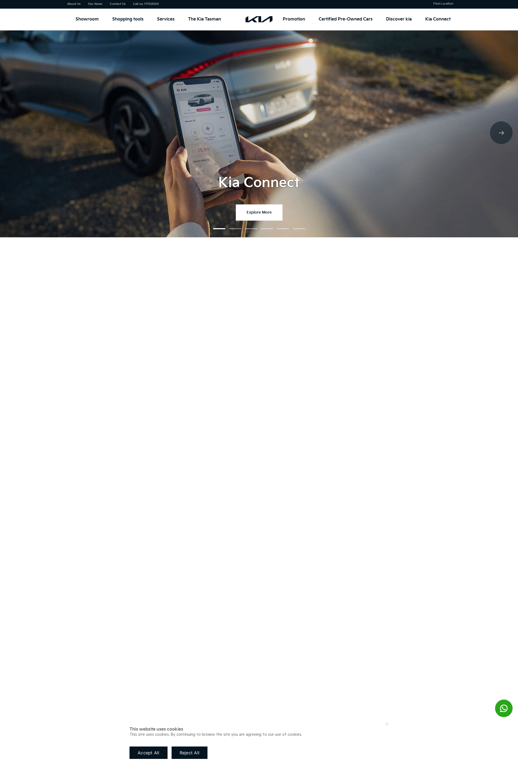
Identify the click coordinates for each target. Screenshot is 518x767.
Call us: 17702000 (146, 4)
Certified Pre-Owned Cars (346, 19)
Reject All (190, 752)
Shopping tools (128, 19)
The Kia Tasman (204, 19)
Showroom (87, 19)
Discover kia (399, 19)
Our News (95, 4)
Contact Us (117, 4)
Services (166, 19)
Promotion (294, 19)
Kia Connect (438, 19)
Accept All (148, 752)
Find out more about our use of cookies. (341, 734)
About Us (73, 4)
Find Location (443, 3)
